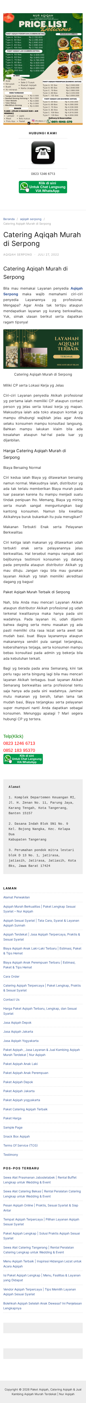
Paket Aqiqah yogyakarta (21, 1100)
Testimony (10, 1154)
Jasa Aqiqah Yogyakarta (21, 1041)
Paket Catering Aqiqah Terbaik (25, 1109)
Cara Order (11, 976)
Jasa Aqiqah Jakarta (18, 1031)
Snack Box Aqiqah (16, 1136)
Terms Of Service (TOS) (20, 1145)
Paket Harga (12, 1118)
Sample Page (12, 1127)
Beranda (9, 219)
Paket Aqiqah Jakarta (19, 1091)
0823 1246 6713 (43, 174)
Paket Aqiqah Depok (18, 1082)
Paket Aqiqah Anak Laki (20, 1064)
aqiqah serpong (30, 219)
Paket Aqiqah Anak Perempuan (25, 1073)
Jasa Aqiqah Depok (17, 1022)
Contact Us (11, 999)
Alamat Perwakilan (16, 897)
